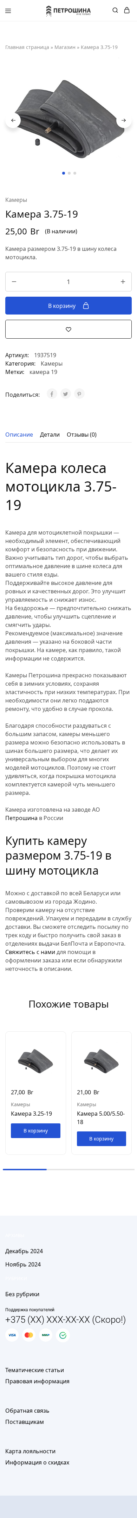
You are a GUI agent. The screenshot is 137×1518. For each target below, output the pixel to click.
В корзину (62, 306)
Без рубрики (22, 1294)
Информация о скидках (37, 1462)
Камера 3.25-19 (31, 1113)
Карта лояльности (30, 1451)
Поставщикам (24, 1422)
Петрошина (21, 818)
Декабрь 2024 (24, 1251)
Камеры (16, 200)
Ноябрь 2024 (23, 1264)
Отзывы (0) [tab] (82, 434)
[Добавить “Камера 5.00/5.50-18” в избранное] (127, 1050)
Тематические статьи (34, 1370)
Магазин (65, 47)
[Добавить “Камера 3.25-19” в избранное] (61, 1050)
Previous (13, 120)
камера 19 (43, 372)
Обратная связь (27, 1410)
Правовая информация (37, 1381)
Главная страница (27, 47)
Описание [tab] (19, 434)
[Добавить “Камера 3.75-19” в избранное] (68, 329)
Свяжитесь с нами (30, 952)
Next (124, 120)
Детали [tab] (50, 434)
